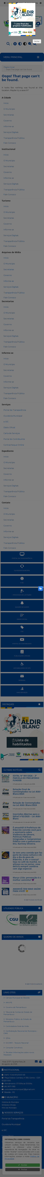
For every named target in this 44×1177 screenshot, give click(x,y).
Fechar (37, 41)
